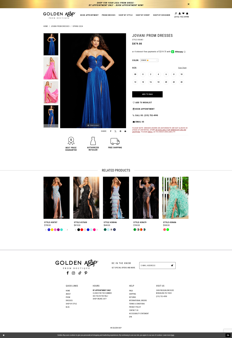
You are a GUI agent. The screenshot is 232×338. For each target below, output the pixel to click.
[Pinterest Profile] (86, 273)
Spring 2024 (78, 26)
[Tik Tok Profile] (80, 273)
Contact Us (133, 310)
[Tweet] (115, 131)
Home (46, 26)
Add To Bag (147, 94)
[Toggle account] (180, 13)
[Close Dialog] (3, 335)
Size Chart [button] (182, 68)
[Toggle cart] (187, 13)
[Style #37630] (86, 198)
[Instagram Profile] (73, 273)
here (172, 335)
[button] (71, 149)
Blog (67, 307)
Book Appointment (145, 109)
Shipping (132, 294)
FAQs (131, 291)
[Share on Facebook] (111, 131)
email (150, 132)
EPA (130, 317)
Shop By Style (71, 304)
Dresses (69, 300)
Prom (68, 297)
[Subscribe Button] (172, 265)
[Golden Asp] (59, 15)
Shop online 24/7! (99, 299)
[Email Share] (125, 131)
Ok (228, 335)
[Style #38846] (116, 198)
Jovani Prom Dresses (60, 26)
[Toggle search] (176, 13)
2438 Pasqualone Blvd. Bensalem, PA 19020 (165, 291)
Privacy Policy (135, 307)
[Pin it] (120, 131)
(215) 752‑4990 (181, 17)
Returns (132, 297)
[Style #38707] (57, 198)
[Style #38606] (175, 198)
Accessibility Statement (139, 314)
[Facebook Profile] (67, 273)
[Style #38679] (146, 198)
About (68, 294)
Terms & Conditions (137, 304)
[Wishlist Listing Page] (183, 13)
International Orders (138, 300)
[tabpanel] (51, 45)
